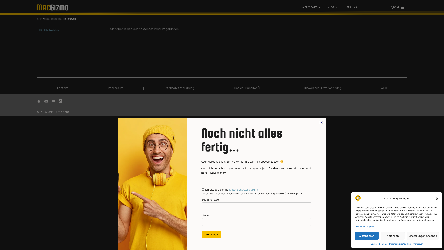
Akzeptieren (366, 236)
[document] (222, 125)
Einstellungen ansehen (422, 236)
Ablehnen (393, 236)
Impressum (418, 244)
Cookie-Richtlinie (378, 244)
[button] (437, 198)
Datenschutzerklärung (400, 244)
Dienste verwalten (365, 226)
